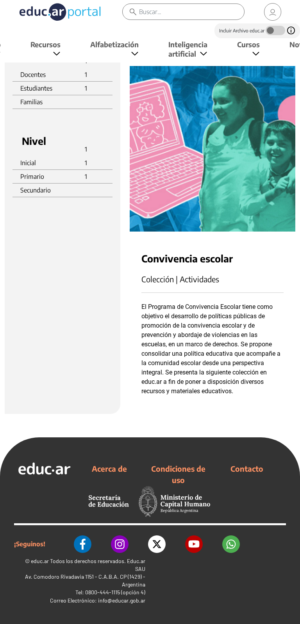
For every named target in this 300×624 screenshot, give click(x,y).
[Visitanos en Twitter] (156, 544)
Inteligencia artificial (187, 49)
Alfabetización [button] (114, 44)
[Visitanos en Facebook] (82, 544)
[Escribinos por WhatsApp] (231, 544)
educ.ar (40, 561)
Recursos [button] (45, 44)
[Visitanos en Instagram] (119, 544)
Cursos (248, 44)
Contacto (246, 468)
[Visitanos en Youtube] (194, 544)
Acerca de (109, 468)
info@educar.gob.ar (121, 600)
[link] (272, 12)
